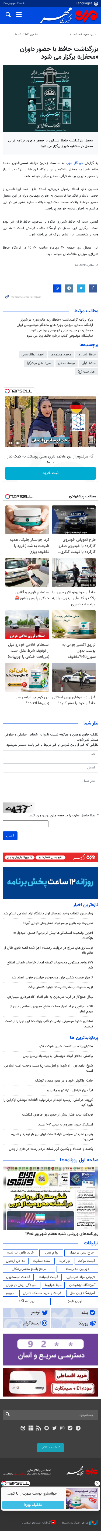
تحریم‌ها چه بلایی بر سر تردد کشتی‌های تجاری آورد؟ (58, 923)
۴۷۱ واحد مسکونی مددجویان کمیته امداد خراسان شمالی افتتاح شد (50, 965)
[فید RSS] (38, 1428)
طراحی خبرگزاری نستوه (75, 1523)
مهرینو (10, 1293)
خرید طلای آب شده (20, 1252)
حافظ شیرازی (87, 354)
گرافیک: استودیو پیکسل (36, 1523)
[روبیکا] (46, 1428)
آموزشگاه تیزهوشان (82, 1285)
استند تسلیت (42, 1261)
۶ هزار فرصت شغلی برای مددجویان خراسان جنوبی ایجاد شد (52, 977)
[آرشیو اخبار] (30, 1428)
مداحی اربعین (15, 1261)
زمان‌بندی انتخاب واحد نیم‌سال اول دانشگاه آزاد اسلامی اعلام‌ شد (48, 913)
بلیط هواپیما (53, 1285)
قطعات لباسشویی (18, 1277)
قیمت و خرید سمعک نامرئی (42, 1293)
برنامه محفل (66, 363)
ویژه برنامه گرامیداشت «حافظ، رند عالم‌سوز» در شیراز (56, 319)
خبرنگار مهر (76, 163)
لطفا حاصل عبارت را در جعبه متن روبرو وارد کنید (63, 815)
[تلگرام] (78, 1428)
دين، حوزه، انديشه (85, 34)
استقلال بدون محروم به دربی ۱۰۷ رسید (65, 1124)
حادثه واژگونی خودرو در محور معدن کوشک (64, 1080)
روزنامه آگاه (26, 1301)
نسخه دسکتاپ (50, 1447)
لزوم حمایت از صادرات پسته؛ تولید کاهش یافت (60, 987)
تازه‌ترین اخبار (85, 905)
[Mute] (18, 443)
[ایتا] (23, 1428)
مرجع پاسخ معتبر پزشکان (29, 1269)
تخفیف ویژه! (33, 1505)
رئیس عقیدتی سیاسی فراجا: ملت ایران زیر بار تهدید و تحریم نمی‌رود (52, 1137)
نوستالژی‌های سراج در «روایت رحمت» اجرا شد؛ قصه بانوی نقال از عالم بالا (48, 950)
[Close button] (97, 1483)
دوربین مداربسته (77, 1269)
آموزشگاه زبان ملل (82, 1293)
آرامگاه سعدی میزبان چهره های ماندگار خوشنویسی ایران (55, 325)
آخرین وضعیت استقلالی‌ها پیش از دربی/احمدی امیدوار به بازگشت (53, 935)
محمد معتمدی (61, 354)
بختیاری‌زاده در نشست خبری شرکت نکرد (66, 1046)
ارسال (10, 835)
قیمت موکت (86, 1261)
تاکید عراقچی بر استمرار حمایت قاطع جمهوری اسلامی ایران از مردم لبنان (51, 1009)
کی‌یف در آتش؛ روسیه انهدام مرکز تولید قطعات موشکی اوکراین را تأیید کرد (48, 1102)
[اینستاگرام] (62, 1428)
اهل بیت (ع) (87, 371)
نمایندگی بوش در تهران (21, 1285)
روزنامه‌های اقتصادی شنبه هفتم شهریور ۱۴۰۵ (60, 1234)
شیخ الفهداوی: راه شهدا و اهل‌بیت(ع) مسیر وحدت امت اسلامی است (48, 1068)
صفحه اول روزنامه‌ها (79, 1160)
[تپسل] (7, 391)
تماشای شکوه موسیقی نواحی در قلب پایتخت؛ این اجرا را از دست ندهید (49, 1024)
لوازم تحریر (51, 1252)
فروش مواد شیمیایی (81, 1277)
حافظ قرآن (89, 363)
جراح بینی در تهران (81, 1252)
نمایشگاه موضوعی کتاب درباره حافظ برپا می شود (60, 336)
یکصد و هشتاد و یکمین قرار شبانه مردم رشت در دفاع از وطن (51, 1149)
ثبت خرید (50, 473)
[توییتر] (54, 1428)
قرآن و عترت (60, 34)
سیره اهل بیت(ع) (39, 363)
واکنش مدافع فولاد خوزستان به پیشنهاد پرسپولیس (58, 1056)
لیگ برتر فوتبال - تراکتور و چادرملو (70, 1090)
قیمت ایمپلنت (48, 1277)
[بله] (70, 1428)
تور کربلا (64, 1261)
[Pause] (10, 443)
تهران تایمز (75, 1301)
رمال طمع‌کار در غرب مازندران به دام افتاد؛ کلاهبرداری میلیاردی (50, 997)
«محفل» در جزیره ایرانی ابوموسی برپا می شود (62, 330)
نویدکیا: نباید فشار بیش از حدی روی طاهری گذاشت (57, 1114)
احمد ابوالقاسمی (33, 354)
